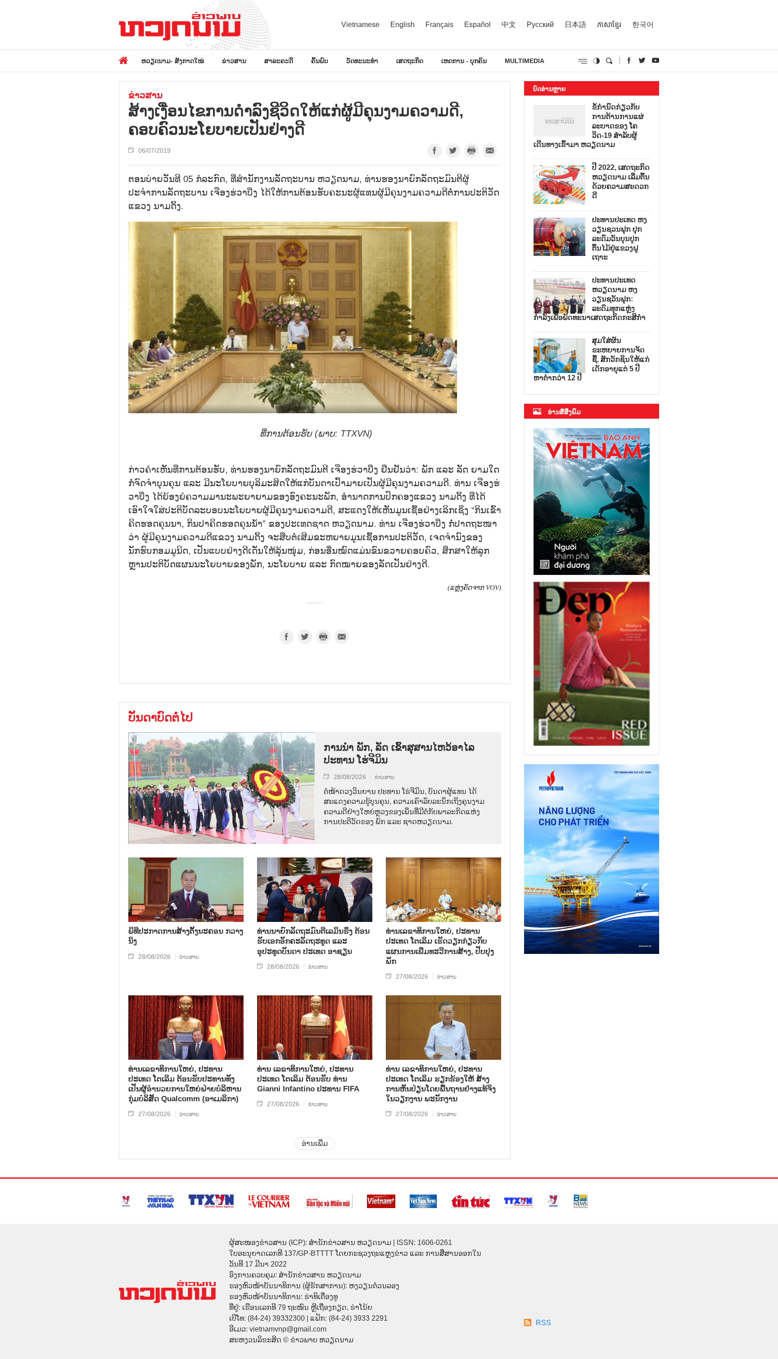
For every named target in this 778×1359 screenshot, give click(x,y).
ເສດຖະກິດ (409, 60)
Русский (540, 24)
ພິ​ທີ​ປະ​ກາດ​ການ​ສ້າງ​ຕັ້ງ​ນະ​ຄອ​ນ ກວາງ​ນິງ (185, 936)
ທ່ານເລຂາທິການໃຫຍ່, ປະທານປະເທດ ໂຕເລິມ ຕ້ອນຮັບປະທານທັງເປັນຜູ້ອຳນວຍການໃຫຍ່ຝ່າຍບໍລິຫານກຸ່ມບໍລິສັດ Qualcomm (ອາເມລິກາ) (184, 1084)
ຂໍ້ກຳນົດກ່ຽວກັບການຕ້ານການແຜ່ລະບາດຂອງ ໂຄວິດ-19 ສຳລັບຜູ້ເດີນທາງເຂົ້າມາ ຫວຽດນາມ (589, 125)
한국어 (643, 24)
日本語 (575, 24)
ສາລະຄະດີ (278, 60)
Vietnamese (360, 24)
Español (477, 24)
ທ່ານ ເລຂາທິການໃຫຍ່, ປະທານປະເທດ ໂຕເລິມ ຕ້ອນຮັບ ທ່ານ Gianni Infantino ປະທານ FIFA (308, 1079)
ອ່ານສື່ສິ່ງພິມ (564, 411)
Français (439, 24)
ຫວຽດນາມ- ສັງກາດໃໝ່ (172, 60)
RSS (543, 1323)
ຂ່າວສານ (234, 60)
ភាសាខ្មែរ (609, 24)
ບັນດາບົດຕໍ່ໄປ (160, 717)
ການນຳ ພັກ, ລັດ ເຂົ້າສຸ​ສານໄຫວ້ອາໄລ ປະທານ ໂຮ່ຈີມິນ (399, 754)
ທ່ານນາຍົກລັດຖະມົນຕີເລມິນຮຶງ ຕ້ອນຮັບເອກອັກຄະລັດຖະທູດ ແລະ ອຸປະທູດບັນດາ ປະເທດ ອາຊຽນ (313, 941)
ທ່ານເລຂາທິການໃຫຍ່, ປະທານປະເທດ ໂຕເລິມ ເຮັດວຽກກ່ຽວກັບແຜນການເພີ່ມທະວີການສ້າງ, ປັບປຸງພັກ (440, 946)
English (402, 24)
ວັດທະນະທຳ (362, 60)
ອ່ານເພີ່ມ (315, 1143)
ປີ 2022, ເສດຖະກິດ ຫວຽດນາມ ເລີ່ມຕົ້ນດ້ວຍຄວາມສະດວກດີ (621, 181)
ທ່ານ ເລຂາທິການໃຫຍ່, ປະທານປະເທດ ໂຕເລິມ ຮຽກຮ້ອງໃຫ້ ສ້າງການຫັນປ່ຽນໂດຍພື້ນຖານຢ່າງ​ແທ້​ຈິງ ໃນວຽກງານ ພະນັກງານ (441, 1084)
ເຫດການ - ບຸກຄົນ (464, 60)
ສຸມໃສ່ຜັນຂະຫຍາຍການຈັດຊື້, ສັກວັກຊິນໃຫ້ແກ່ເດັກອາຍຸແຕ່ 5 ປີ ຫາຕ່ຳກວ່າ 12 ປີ (592, 359)
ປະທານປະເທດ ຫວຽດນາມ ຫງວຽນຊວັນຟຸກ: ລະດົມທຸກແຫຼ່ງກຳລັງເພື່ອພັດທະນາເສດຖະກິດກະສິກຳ (590, 298)
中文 (509, 24)
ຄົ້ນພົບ (319, 60)
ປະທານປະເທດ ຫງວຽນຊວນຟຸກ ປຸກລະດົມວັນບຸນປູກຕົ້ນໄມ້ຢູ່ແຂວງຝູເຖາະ (619, 238)
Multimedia (524, 60)
